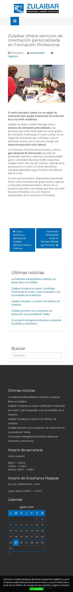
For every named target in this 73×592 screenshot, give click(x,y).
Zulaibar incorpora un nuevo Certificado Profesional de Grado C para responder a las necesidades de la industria (35, 292)
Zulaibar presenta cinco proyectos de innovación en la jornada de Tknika (31, 312)
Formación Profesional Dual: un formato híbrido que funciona (49, 238)
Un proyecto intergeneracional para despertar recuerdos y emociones (36, 322)
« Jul (10, 553)
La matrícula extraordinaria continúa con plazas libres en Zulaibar (33, 280)
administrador (37, 52)
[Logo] (36, 8)
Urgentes (13, 56)
